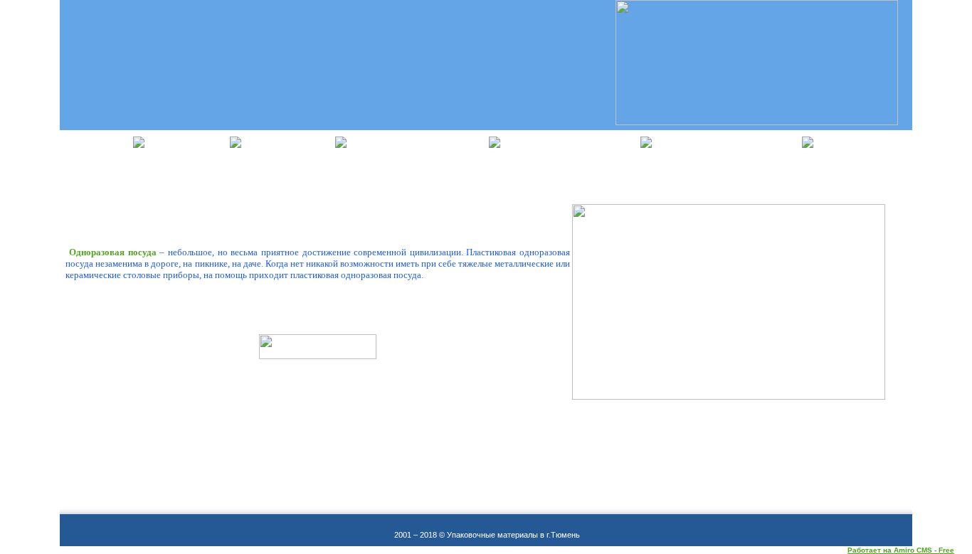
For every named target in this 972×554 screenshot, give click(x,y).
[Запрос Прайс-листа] (317, 356)
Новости (195, 142)
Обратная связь (733, 142)
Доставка (295, 142)
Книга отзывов (424, 142)
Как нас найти (577, 142)
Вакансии (870, 142)
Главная (96, 142)
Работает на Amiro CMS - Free (900, 550)
